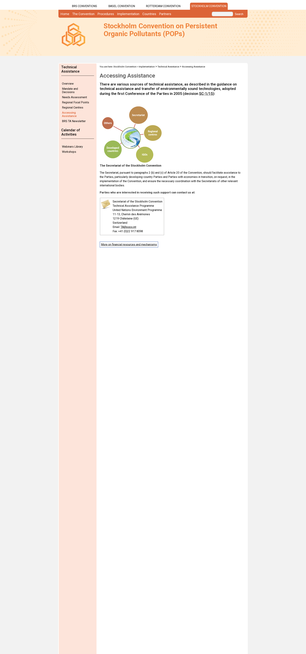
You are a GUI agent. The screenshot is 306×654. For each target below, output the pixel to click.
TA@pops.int (128, 227)
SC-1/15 (206, 94)
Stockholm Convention (208, 6)
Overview (68, 83)
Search (239, 14)
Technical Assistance (168, 66)
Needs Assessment (74, 97)
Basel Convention (121, 6)
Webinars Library (72, 146)
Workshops (69, 151)
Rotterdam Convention (163, 6)
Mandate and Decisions (70, 90)
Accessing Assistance (69, 114)
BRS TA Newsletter (74, 121)
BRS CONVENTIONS (84, 6)
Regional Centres (72, 107)
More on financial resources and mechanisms (129, 244)
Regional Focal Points (75, 102)
